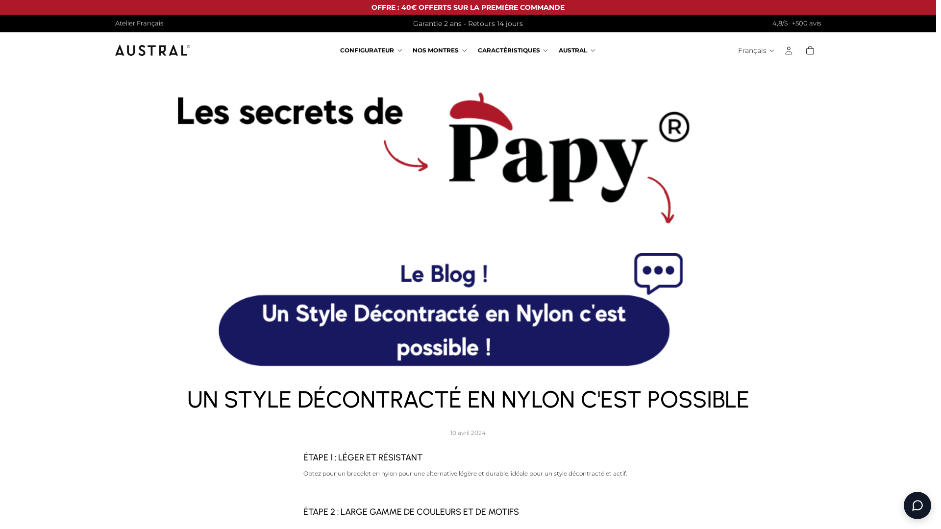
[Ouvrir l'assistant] (917, 505)
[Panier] (810, 51)
